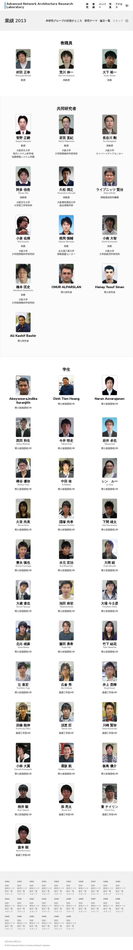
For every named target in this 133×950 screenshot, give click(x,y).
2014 (7, 899)
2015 (118, 881)
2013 (19, 899)
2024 (7, 881)
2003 (19, 916)
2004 (7, 916)
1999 (68, 916)
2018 (81, 881)
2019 (68, 881)
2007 (93, 899)
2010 (56, 899)
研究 (87, 6)
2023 (19, 881)
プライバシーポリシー (13, 941)
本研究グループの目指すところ (64, 21)
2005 (118, 899)
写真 (110, 6)
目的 (7, 885)
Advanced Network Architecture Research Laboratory (39, 5)
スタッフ (118, 21)
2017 (93, 881)
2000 (56, 916)
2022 (32, 881)
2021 (44, 881)
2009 (68, 899)
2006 (105, 899)
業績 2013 (15, 21)
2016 (105, 881)
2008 (81, 899)
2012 (32, 899)
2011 (44, 899)
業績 (93, 6)
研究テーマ (91, 21)
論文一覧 (105, 21)
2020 (56, 881)
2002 (32, 916)
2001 (44, 916)
